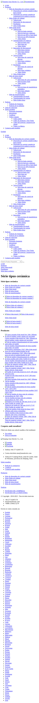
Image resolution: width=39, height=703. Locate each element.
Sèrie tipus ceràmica (24, 61)
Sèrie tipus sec (22, 44)
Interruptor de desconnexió (22, 22)
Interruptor (16, 85)
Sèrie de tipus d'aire (23, 81)
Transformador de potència (22, 40)
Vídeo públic (17, 119)
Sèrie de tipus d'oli (23, 42)
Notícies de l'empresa (16, 104)
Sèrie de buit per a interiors (26, 33)
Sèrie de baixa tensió (16, 76)
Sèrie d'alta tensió (15, 27)
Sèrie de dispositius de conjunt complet (22, 9)
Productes (4, 473)
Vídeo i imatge (14, 117)
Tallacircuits (17, 20)
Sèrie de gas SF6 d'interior (26, 37)
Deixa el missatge (11, 435)
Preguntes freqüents (15, 111)
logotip (32, 2)
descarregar (13, 113)
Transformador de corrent (21, 98)
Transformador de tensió (21, 96)
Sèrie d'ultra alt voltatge (17, 18)
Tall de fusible (18, 55)
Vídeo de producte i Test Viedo (23, 121)
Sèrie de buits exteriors (24, 31)
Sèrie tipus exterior (23, 50)
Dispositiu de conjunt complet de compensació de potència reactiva (24, 15)
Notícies (7, 102)
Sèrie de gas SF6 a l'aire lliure (27, 35)
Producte (8, 7)
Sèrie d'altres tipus (19, 26)
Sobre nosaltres (10, 109)
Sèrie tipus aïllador (23, 91)
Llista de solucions (11, 107)
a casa (7, 5)
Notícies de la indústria (16, 106)
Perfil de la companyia (12, 465)
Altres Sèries (21, 39)
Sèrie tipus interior (23, 52)
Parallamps (16, 24)
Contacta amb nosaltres (12, 128)
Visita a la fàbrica (19, 126)
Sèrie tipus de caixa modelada (27, 80)
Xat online (8, 433)
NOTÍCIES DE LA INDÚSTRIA (16, 493)
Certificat (12, 115)
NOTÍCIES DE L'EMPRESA (15, 491)
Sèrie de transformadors (17, 94)
